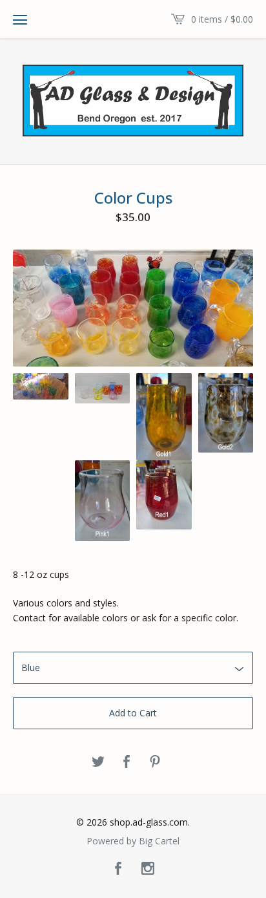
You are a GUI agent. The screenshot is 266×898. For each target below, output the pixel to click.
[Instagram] (147, 869)
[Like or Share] (126, 762)
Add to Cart (133, 713)
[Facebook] (118, 869)
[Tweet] (98, 762)
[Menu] (20, 19)
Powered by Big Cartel (133, 841)
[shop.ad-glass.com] (133, 100)
